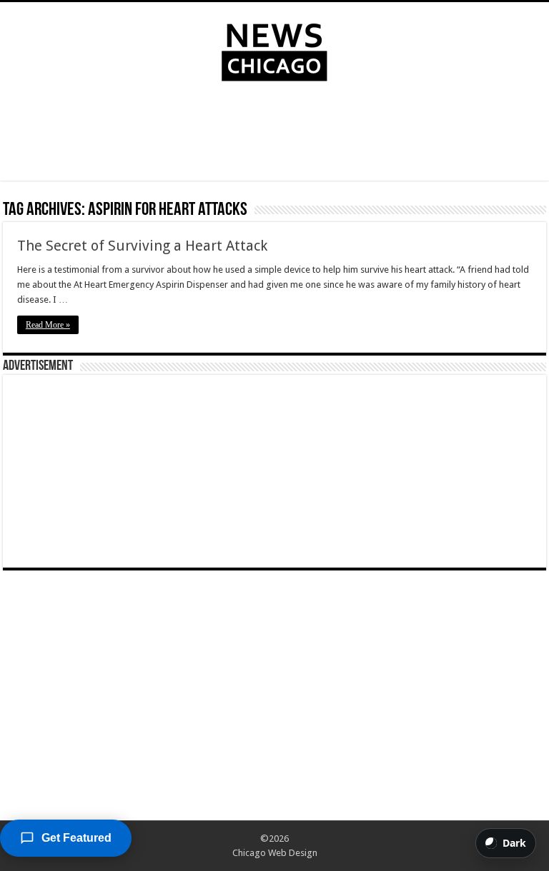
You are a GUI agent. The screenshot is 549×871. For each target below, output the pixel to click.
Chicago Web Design (274, 852)
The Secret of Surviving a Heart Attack (142, 245)
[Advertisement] (274, 134)
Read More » (48, 325)
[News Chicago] (274, 49)
